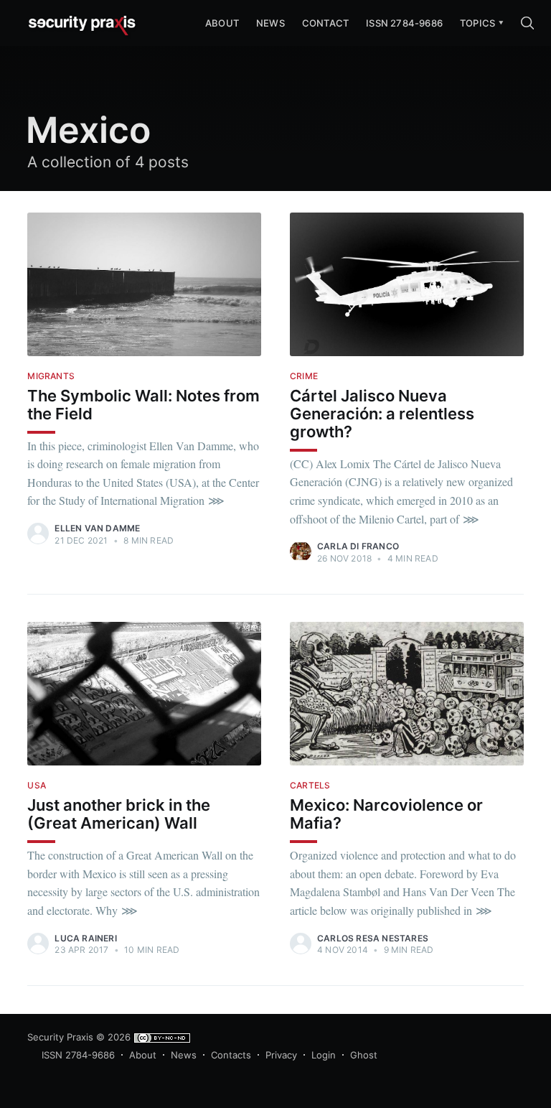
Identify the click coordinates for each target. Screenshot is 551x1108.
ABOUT (222, 23)
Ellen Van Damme (97, 528)
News (270, 23)
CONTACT (325, 23)
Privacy (281, 1055)
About (142, 1055)
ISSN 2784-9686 (404, 23)
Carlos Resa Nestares (372, 938)
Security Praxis (60, 1037)
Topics (477, 23)
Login (323, 1055)
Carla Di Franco (358, 546)
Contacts (231, 1055)
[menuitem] (477, 23)
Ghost (363, 1055)
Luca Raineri (85, 938)
